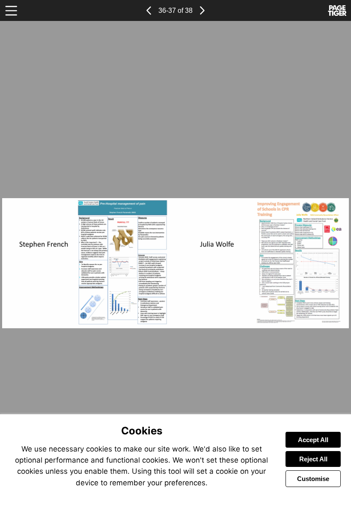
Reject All (313, 459)
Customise (313, 478)
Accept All (313, 439)
